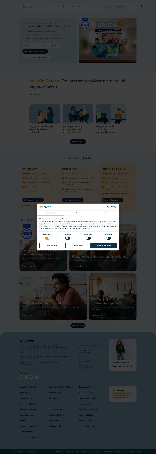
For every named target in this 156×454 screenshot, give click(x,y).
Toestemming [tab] (51, 213)
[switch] (67, 238)
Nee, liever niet (52, 245)
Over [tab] (105, 213)
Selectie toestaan (78, 245)
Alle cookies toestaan (104, 245)
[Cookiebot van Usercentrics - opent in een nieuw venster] (109, 207)
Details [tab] (78, 213)
